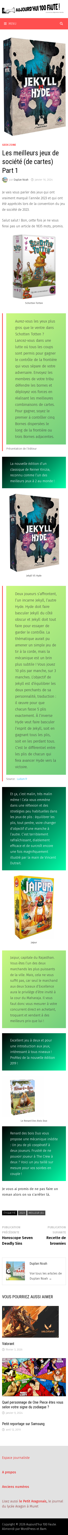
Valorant (8, 1343)
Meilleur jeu (36, 1213)
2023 (22, 1213)
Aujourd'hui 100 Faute (41, 1524)
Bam (43, 1529)
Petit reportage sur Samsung (23, 1424)
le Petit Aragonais (32, 1501)
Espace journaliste (16, 1458)
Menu (12, 23)
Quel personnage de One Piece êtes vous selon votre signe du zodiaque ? (32, 1404)
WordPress (28, 1529)
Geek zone (9, 144)
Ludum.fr (22, 779)
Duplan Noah (21, 179)
